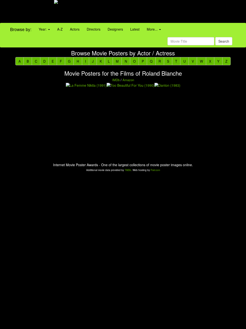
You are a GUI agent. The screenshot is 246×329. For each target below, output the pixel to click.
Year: (43, 29)
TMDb (128, 170)
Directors (93, 29)
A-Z (60, 29)
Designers (115, 29)
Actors (75, 29)
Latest (135, 29)
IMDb (116, 80)
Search (223, 41)
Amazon (128, 80)
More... (153, 29)
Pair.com (155, 170)
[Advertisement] (153, 12)
